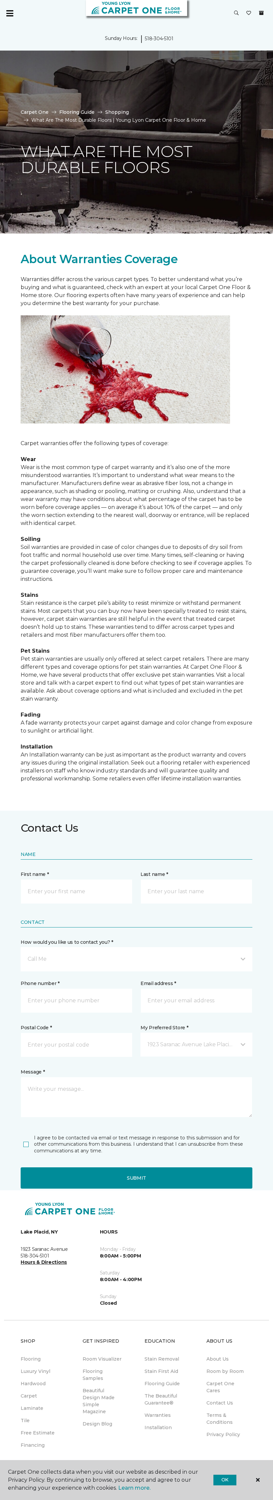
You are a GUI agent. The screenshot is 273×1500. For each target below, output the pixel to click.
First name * (35, 874)
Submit (136, 1178)
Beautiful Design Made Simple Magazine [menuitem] (99, 1401)
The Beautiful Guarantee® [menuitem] (160, 1399)
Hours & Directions (44, 1262)
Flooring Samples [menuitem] (93, 1374)
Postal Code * (36, 1027)
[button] (236, 13)
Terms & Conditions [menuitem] (219, 1418)
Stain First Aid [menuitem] (161, 1371)
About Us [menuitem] (217, 1359)
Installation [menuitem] (158, 1427)
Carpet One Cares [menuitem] (220, 1387)
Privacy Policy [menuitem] (223, 1434)
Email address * (158, 983)
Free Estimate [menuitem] (38, 1433)
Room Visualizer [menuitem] (102, 1359)
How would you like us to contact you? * (67, 942)
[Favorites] (248, 13)
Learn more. (134, 1488)
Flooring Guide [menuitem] (162, 1384)
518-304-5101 (159, 39)
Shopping (117, 112)
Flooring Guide (77, 112)
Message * (33, 1072)
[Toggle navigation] (9, 13)
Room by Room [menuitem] (225, 1371)
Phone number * (40, 983)
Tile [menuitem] (25, 1420)
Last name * (154, 874)
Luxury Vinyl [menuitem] (35, 1371)
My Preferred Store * (164, 1027)
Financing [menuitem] (33, 1445)
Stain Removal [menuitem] (161, 1359)
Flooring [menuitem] (31, 1359)
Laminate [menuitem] (32, 1408)
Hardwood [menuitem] (33, 1384)
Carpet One (35, 112)
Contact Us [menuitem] (219, 1403)
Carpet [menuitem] (29, 1396)
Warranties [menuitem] (157, 1415)
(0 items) (261, 13)
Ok (224, 1480)
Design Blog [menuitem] (97, 1424)
